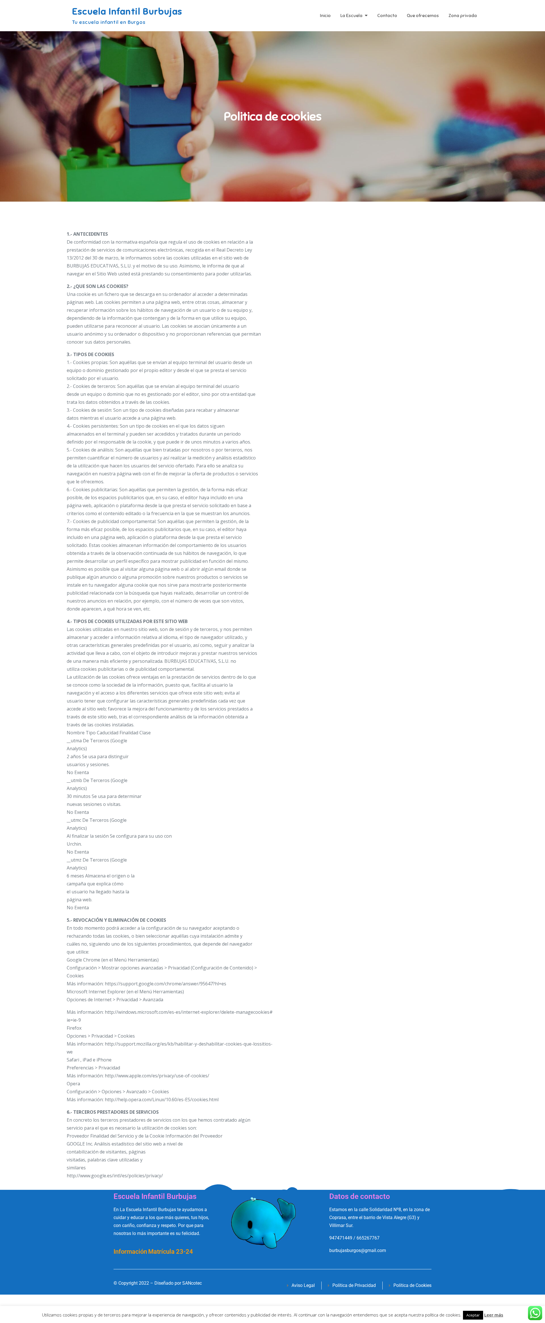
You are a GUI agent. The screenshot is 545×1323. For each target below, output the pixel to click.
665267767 (368, 1238)
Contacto (387, 15)
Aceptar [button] (473, 1315)
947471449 (340, 1238)
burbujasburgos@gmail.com (357, 1250)
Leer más (493, 1315)
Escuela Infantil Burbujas (127, 11)
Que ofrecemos (423, 15)
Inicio (325, 15)
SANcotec (192, 1283)
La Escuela (351, 15)
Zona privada (462, 15)
